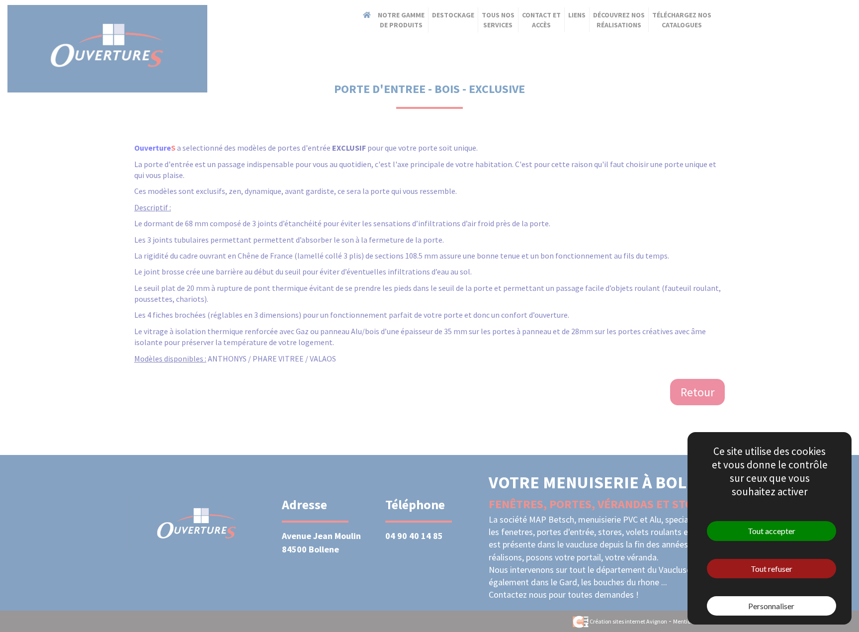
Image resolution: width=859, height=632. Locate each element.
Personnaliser (771, 606)
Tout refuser (771, 568)
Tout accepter (771, 531)
